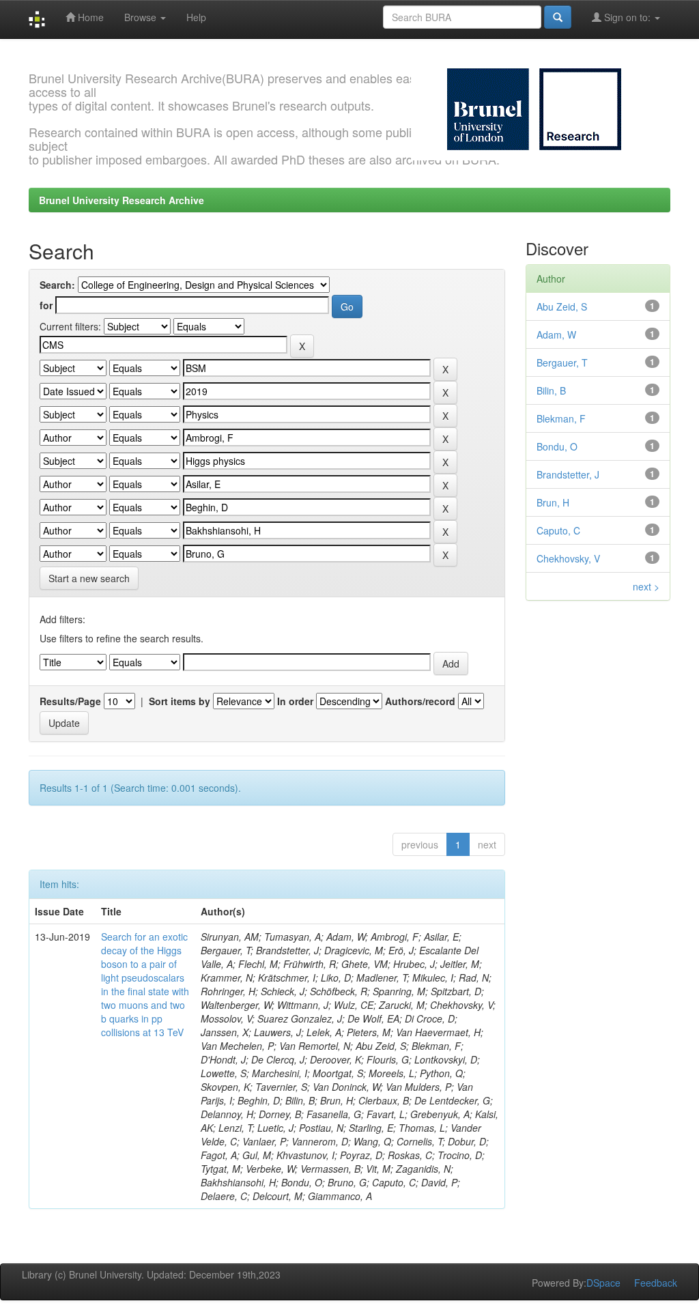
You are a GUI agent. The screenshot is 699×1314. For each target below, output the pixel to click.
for (46, 305)
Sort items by (179, 701)
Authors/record (420, 701)
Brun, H (553, 502)
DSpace (603, 1282)
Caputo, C (558, 530)
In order (295, 701)
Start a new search (89, 578)
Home (89, 17)
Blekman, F (561, 418)
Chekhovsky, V (568, 558)
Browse (141, 17)
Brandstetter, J (568, 474)
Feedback (655, 1282)
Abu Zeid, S (562, 306)
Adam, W (556, 334)
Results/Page (70, 701)
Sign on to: (627, 17)
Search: (57, 284)
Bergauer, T (562, 362)
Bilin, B (551, 390)
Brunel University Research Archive (121, 200)
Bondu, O (557, 446)
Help (196, 17)
